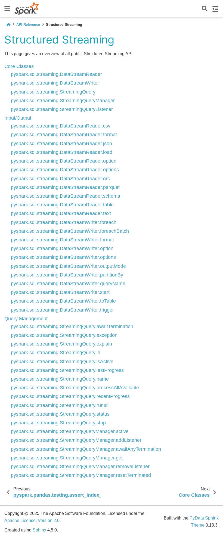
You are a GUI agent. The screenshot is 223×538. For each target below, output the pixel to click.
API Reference (28, 25)
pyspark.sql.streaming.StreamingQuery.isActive (62, 361)
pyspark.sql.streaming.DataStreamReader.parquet (65, 187)
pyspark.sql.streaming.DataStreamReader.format (64, 134)
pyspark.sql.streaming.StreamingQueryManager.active (70, 431)
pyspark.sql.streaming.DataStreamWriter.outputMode (68, 266)
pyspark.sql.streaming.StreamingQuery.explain (61, 344)
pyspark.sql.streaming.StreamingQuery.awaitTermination (72, 326)
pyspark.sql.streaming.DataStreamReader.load (61, 152)
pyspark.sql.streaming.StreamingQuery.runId (59, 405)
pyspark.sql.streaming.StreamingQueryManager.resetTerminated (81, 475)
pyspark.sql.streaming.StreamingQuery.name (60, 379)
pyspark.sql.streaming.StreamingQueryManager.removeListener (80, 466)
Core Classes (19, 66)
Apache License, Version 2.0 (32, 520)
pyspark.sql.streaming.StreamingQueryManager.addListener (76, 440)
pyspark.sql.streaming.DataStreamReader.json (61, 143)
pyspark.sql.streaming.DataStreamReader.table (62, 204)
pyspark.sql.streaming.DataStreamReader (56, 74)
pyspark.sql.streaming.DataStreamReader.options (65, 169)
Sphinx (39, 530)
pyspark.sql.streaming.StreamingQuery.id (55, 352)
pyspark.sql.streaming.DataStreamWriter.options (63, 257)
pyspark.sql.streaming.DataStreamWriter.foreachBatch (70, 231)
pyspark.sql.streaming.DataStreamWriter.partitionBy (67, 275)
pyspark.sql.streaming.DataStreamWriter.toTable (63, 301)
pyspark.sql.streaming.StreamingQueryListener (62, 109)
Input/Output (17, 118)
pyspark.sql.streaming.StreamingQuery (53, 92)
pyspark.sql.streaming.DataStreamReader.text (61, 213)
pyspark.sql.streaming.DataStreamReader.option (63, 161)
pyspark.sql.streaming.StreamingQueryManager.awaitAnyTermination (86, 449)
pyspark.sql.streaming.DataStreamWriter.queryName (68, 283)
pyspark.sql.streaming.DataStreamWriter (55, 83)
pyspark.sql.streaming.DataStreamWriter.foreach (63, 222)
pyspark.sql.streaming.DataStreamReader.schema (65, 196)
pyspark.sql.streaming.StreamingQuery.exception (64, 335)
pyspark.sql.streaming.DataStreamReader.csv (60, 126)
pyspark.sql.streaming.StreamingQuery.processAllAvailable (75, 387)
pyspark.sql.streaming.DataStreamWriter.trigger (62, 310)
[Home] (8, 24)
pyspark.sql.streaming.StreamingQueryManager (63, 100)
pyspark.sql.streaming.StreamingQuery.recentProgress (70, 396)
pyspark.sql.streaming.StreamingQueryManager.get (67, 458)
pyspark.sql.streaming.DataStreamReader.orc (60, 178)
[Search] (205, 9)
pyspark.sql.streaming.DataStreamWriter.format (62, 239)
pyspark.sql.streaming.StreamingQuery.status (60, 414)
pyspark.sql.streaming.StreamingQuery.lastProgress (67, 370)
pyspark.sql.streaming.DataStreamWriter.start (60, 292)
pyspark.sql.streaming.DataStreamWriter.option (62, 248)
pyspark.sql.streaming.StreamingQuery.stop (58, 422)
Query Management (26, 318)
